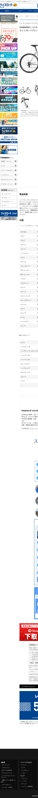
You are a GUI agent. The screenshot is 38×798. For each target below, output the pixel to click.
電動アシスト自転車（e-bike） (8, 781)
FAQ (5, 205)
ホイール (24, 765)
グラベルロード (6, 785)
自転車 (7, 11)
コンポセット (25, 770)
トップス (24, 781)
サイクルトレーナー (6, 179)
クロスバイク (6, 767)
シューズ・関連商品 (27, 786)
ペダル (23, 773)
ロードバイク (6, 765)
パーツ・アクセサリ (6, 170)
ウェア (20, 11)
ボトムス (24, 784)
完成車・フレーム (6, 161)
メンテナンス (5, 175)
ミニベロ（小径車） (7, 787)
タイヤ (23, 767)
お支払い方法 (7, 194)
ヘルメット (24, 778)
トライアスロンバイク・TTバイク (8, 776)
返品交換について (8, 201)
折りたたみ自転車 (7, 770)
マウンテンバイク (7, 773)
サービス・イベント (6, 184)
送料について (7, 197)
